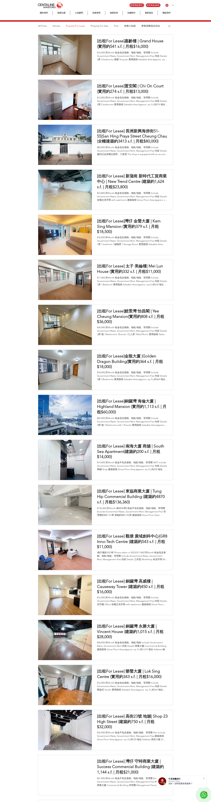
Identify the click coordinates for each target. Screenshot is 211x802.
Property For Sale (99, 26)
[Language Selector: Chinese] (169, 5)
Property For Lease (75, 26)
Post (116, 26)
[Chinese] (176, 0)
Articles (56, 26)
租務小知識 (130, 26)
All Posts (42, 26)
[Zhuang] (179, 0)
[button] (131, 13)
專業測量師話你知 (150, 26)
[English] (177, 0)
